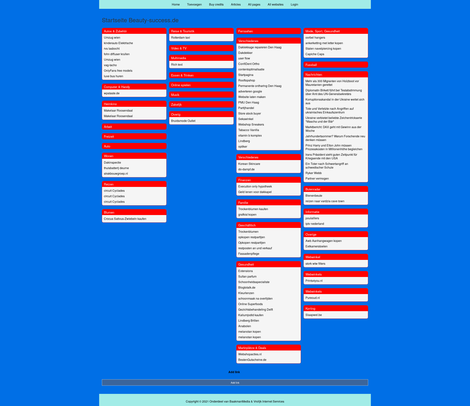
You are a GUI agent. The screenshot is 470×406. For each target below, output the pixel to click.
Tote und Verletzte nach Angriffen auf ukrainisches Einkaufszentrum (330, 110)
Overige (311, 234)
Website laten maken (252, 97)
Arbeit (108, 126)
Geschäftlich (247, 225)
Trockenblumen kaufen (253, 209)
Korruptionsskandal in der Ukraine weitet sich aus (335, 101)
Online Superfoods (250, 304)
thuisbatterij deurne (116, 168)
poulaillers (312, 218)
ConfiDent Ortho (248, 64)
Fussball (311, 64)
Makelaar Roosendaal (118, 110)
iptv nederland (315, 223)
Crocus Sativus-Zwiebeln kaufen (125, 219)
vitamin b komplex (250, 135)
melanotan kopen (249, 331)
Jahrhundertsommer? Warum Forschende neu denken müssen (335, 138)
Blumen (109, 212)
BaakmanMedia (239, 401)
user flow (244, 58)
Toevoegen (194, 4)
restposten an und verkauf (255, 248)
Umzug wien (112, 37)
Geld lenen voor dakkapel (255, 192)
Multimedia (178, 58)
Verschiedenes (248, 40)
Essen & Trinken (182, 75)
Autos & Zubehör (115, 31)
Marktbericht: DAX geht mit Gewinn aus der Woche (333, 129)
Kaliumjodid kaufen (250, 315)
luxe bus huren (113, 76)
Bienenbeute (314, 195)
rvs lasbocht (112, 48)
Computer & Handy (117, 86)
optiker (242, 146)
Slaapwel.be (314, 315)
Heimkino (110, 103)
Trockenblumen (248, 231)
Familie (243, 202)
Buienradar (313, 189)
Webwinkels (314, 274)
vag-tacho (110, 65)
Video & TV (179, 48)
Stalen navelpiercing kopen (323, 48)
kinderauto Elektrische (118, 43)
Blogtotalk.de (246, 287)
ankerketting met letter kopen (324, 43)
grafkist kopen (247, 214)
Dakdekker (245, 53)
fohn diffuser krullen (117, 54)
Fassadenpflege (248, 253)
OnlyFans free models (118, 70)
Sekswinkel (245, 119)
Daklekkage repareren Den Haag (259, 47)
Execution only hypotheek (255, 186)
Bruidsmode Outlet (183, 121)
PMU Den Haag (248, 102)
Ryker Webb (314, 173)
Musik (175, 94)
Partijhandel (246, 108)
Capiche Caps (315, 54)
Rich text (176, 64)
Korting (310, 308)
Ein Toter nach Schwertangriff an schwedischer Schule (327, 165)
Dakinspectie (112, 162)
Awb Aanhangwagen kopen (324, 241)
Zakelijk (176, 104)
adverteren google (250, 91)
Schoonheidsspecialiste (254, 282)
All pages (254, 4)
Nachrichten (314, 74)
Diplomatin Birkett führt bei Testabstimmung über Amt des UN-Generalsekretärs (334, 92)
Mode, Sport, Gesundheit (323, 31)
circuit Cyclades (114, 190)
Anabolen (244, 326)
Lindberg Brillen (248, 320)
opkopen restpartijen (251, 237)
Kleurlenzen (246, 293)
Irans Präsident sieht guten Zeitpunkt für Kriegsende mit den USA (331, 156)
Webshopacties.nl (250, 354)
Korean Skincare (249, 164)
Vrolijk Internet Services (269, 401)
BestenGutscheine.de (252, 359)
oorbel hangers (315, 37)
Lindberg (244, 141)
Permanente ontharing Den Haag (259, 86)
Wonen (108, 155)
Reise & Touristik (182, 31)
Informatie (312, 211)
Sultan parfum (247, 276)
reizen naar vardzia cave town (325, 201)
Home (176, 4)
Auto (107, 146)
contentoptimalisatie (251, 69)
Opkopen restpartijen (251, 242)
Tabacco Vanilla (248, 130)
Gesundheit (246, 264)
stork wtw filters (315, 263)
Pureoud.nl (313, 298)
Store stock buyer (249, 113)
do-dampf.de (246, 169)
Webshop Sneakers (251, 124)
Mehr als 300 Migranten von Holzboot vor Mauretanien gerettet (332, 83)
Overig (175, 114)
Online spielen (181, 85)
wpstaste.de (112, 93)
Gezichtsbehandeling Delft (255, 309)
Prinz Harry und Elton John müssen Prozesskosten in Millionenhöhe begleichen (334, 147)
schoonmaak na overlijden (255, 298)
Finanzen (244, 180)
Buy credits (216, 4)
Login (294, 4)
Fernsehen (245, 31)
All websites (275, 4)
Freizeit (109, 136)
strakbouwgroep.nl (116, 173)
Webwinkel (313, 257)
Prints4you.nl (314, 280)
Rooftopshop (246, 80)
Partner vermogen (317, 178)
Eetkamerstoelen (317, 246)
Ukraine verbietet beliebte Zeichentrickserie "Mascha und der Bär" (334, 120)
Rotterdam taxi (180, 37)
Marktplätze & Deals (252, 347)
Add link (234, 372)
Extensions (245, 271)
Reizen (108, 184)
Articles (236, 4)
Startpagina (245, 75)
